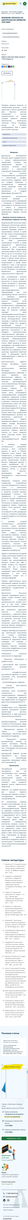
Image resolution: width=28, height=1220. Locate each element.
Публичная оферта (8, 1210)
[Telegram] (7, 67)
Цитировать (7, 73)
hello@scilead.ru (11, 1197)
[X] (9, 67)
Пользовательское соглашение (11, 1207)
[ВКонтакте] (2, 67)
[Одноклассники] (5, 67)
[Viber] (11, 67)
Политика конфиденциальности (11, 1204)
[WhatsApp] (13, 67)
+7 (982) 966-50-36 (12, 1193)
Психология (5, 44)
